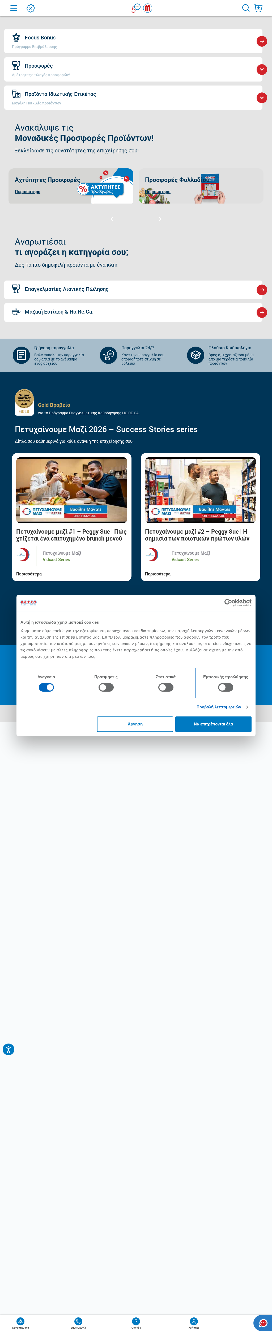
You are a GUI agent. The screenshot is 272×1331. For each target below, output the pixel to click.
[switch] (106, 687)
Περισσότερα (29, 574)
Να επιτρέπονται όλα (213, 724)
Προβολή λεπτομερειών (219, 707)
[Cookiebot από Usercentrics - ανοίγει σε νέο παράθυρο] (228, 603)
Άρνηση (135, 724)
